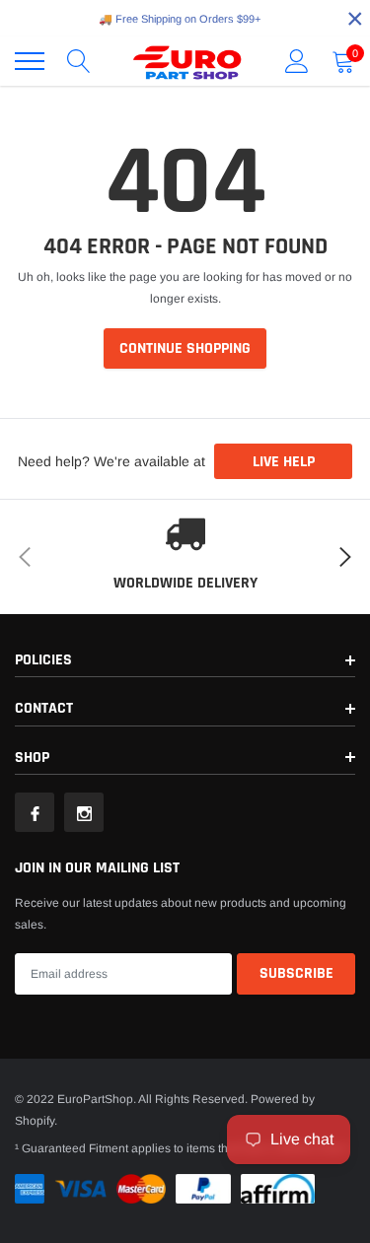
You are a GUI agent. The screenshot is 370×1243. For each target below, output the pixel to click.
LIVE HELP (284, 461)
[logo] (187, 61)
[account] (297, 61)
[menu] (29, 61)
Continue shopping (185, 348)
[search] (79, 61)
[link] (34, 812)
